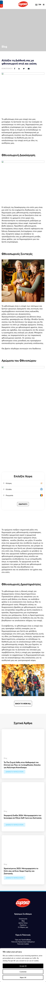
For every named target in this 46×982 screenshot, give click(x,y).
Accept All (23, 966)
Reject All (23, 977)
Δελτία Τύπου (23, 923)
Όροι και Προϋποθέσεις (23, 940)
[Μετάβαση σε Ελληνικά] (36, 4)
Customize (23, 972)
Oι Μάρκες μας (23, 927)
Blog (23, 921)
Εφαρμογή (23, 504)
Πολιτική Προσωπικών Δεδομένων (23, 942)
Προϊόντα (23, 925)
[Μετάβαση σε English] (40, 4)
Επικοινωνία (23, 919)
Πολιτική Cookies (23, 944)
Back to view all (23, 703)
